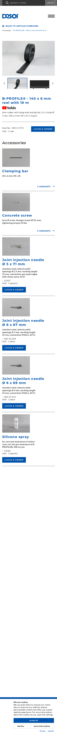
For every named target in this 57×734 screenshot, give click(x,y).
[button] (23, 3)
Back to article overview (22, 26)
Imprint (51, 731)
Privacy (43, 731)
